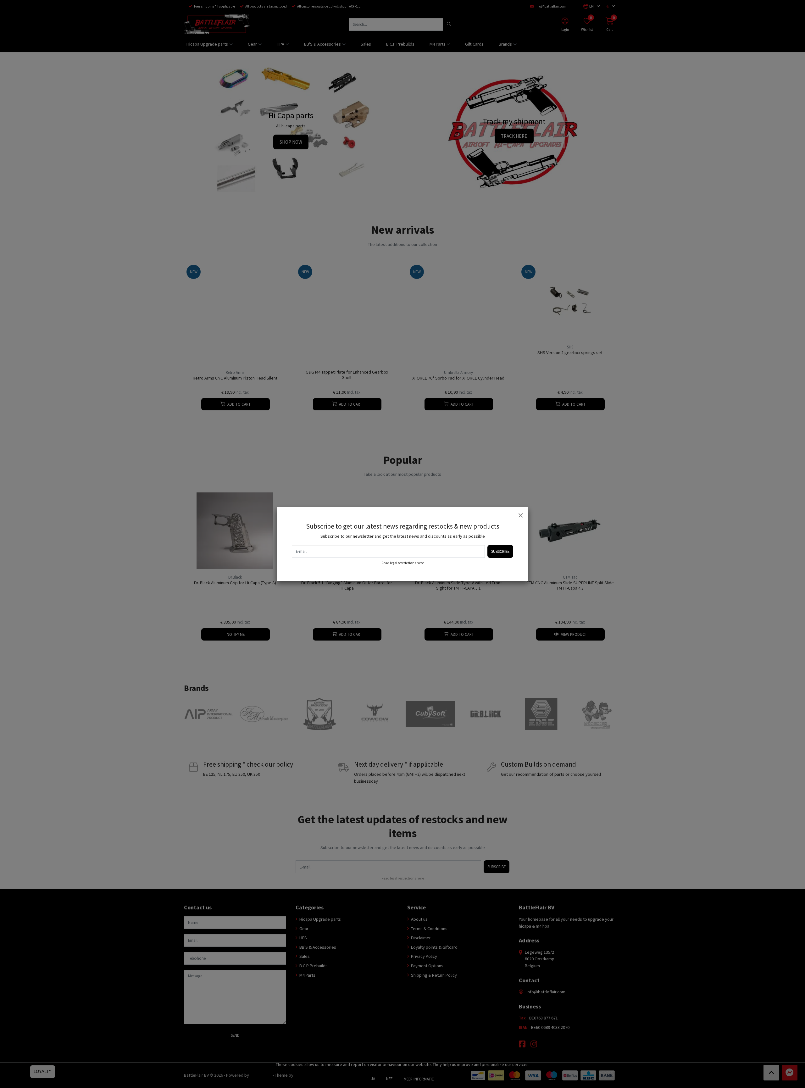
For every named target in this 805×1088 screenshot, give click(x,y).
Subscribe (500, 551)
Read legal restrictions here (402, 563)
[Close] (520, 515)
